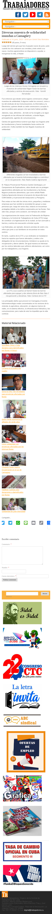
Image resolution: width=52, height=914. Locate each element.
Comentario (6, 544)
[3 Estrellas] (7, 42)
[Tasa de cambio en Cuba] (22, 860)
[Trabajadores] (5, 894)
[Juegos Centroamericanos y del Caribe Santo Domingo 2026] (22, 649)
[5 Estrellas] (10, 42)
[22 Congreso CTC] (22, 679)
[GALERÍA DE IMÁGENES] (22, 800)
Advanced (9, 596)
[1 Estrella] (3, 42)
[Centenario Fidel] (22, 623)
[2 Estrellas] (5, 42)
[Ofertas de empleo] (26, 751)
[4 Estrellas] (9, 42)
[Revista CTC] (22, 836)
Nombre (5, 568)
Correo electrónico (9, 576)
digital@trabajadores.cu (34, 910)
